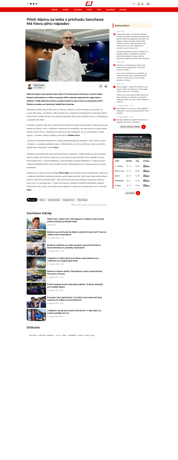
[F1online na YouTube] (30, 4)
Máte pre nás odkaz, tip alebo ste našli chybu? (89, 204)
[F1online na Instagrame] (36, 4)
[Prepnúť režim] (140, 3)
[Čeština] (106, 86)
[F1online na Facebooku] (28, 4)
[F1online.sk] (89, 4)
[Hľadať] (133, 3)
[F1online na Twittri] (33, 4)
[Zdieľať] (100, 86)
